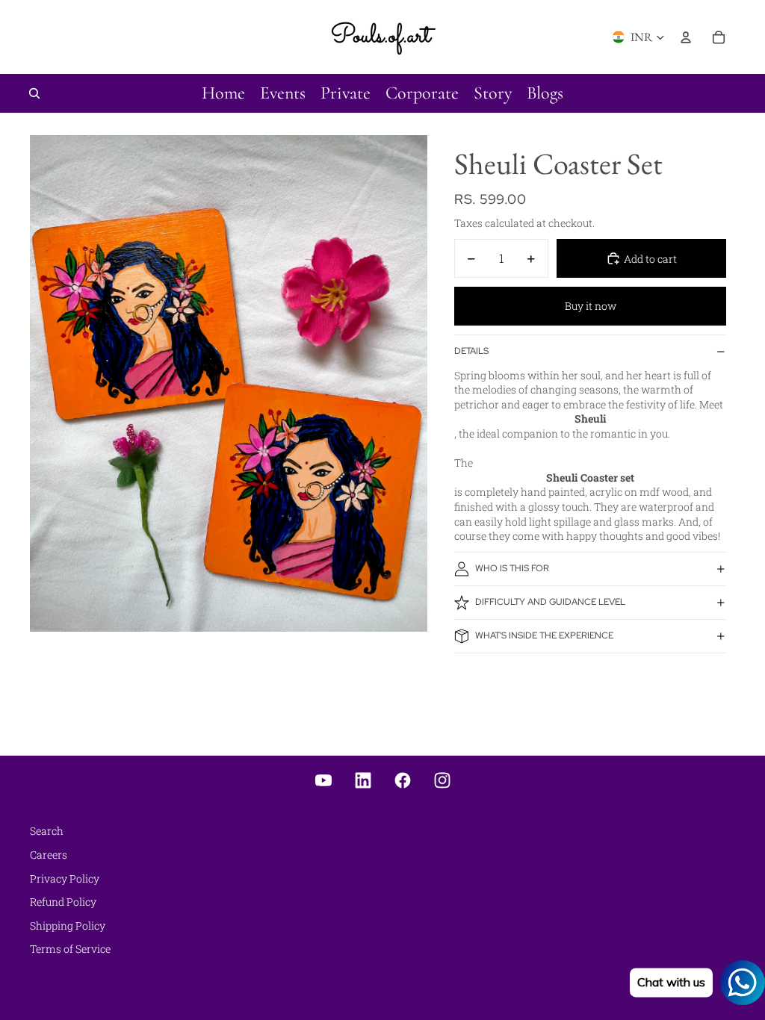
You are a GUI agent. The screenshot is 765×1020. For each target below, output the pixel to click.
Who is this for (512, 568)
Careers (48, 855)
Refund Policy (63, 902)
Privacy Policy (64, 878)
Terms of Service (70, 949)
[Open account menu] (685, 37)
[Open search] (34, 93)
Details (471, 351)
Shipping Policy (67, 925)
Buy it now (590, 306)
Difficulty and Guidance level (550, 602)
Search (47, 831)
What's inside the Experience (544, 635)
